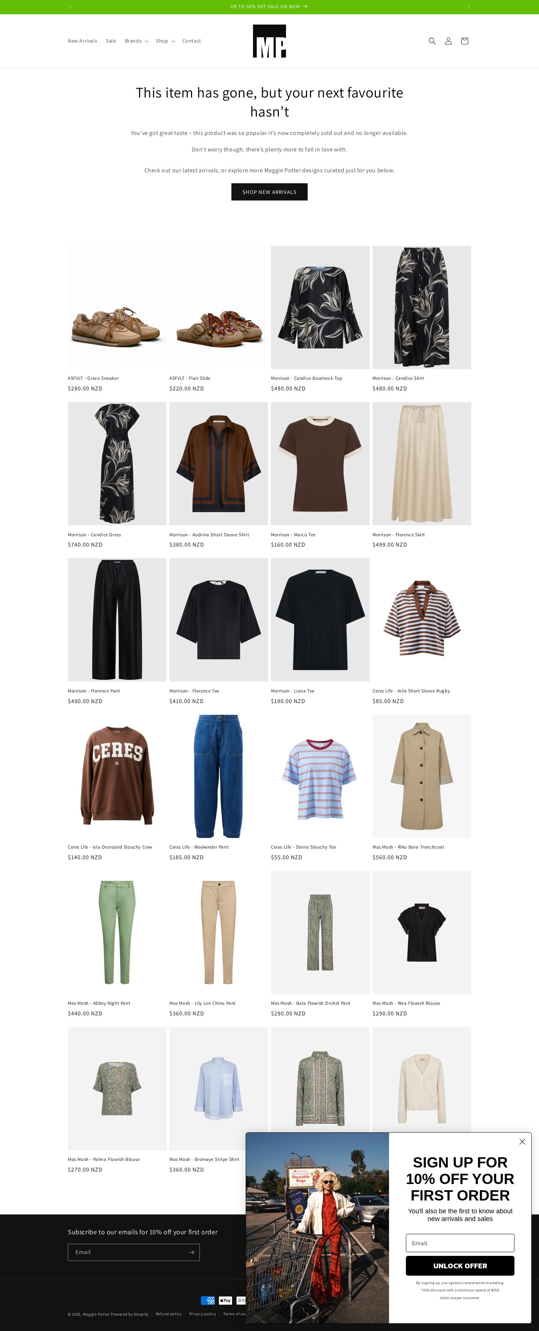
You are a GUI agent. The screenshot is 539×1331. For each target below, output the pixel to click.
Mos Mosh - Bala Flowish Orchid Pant (311, 1003)
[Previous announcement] (70, 7)
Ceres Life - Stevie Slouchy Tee (303, 847)
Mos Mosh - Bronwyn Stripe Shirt (204, 1159)
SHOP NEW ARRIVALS (269, 191)
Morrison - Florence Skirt (399, 535)
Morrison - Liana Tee (293, 691)
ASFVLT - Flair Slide (189, 378)
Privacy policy (202, 1313)
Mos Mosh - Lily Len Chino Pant (202, 1003)
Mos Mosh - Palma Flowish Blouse (104, 1159)
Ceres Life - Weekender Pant (198, 847)
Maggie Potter (96, 1314)
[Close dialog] (522, 1141)
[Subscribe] (191, 1252)
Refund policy (169, 1313)
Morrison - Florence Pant (94, 691)
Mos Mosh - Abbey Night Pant (99, 1003)
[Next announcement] (469, 7)
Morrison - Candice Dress (94, 535)
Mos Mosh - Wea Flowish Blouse (406, 1003)
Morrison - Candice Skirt (398, 378)
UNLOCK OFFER (460, 1265)
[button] (136, 40)
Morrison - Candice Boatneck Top (306, 378)
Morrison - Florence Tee (194, 691)
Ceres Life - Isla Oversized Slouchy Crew (110, 847)
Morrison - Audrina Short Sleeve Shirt (209, 535)
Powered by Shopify (129, 1314)
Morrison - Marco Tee (293, 535)
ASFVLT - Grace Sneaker (93, 378)
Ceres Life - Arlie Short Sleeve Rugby (411, 691)
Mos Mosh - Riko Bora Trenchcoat (408, 847)
